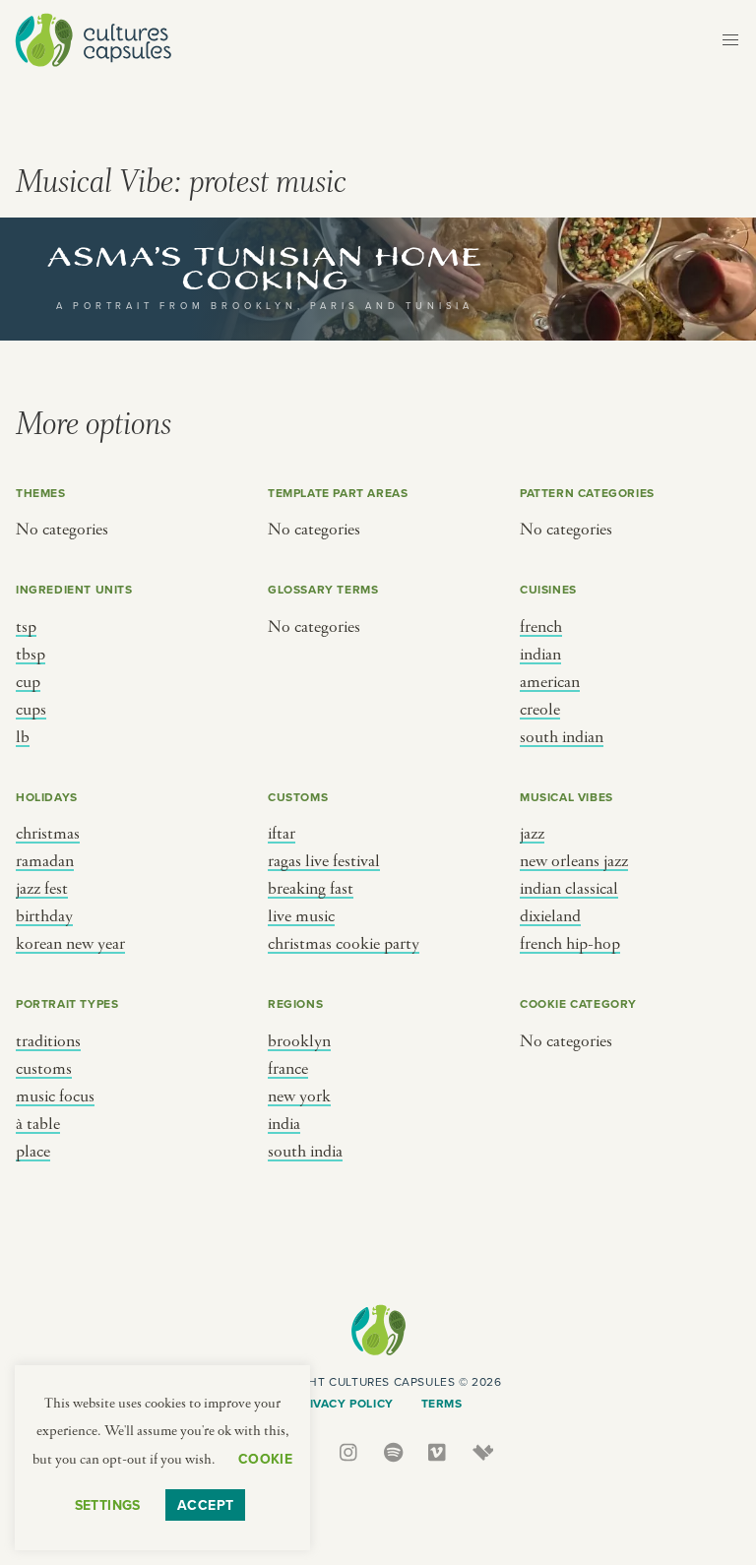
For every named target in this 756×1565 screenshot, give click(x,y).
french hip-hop (570, 944)
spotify (394, 1452)
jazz (532, 834)
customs (44, 1069)
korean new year (70, 944)
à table (38, 1124)
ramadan (45, 861)
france (288, 1069)
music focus (55, 1096)
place (33, 1151)
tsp (26, 627)
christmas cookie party (343, 944)
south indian (561, 737)
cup (28, 682)
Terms (442, 1403)
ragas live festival (324, 861)
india (284, 1124)
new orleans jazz (574, 861)
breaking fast (310, 889)
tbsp (30, 654)
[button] (730, 40)
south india (305, 1151)
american (550, 682)
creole (540, 710)
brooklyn (299, 1041)
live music (301, 916)
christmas (48, 834)
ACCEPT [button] (205, 1505)
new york (299, 1096)
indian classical (569, 889)
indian (540, 654)
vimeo (438, 1452)
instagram (350, 1452)
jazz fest (42, 889)
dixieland (550, 916)
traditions (48, 1041)
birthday (44, 916)
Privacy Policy (343, 1403)
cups (31, 710)
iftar (281, 834)
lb (23, 737)
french (541, 627)
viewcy (482, 1452)
